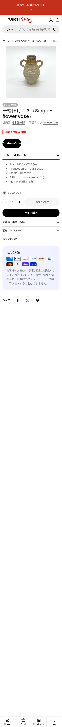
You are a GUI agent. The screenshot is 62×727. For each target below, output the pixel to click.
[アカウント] (51, 20)
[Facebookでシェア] (18, 300)
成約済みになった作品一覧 (30, 41)
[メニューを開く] (4, 20)
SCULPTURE (50, 122)
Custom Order (12, 143)
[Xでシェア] (28, 300)
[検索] (55, 29)
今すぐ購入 (31, 213)
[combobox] (31, 29)
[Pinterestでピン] (37, 300)
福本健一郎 (18, 122)
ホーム (6, 41)
